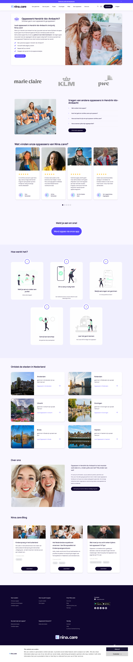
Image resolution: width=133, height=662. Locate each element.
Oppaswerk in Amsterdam (44, 386)
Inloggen (117, 6)
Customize (116, 654)
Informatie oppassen (77, 130)
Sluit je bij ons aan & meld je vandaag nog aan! (86, 488)
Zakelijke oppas (15, 605)
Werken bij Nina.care (71, 605)
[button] (101, 6)
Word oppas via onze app (66, 231)
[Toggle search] (98, 6)
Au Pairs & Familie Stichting (73, 628)
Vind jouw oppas (15, 601)
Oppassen (18, 559)
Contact (68, 624)
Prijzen (54, 6)
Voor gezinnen (35, 6)
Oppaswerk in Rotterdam (101, 386)
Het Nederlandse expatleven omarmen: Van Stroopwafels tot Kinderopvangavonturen (64, 545)
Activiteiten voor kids (96, 562)
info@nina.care (100, 599)
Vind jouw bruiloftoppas (16, 603)
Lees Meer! (29, 569)
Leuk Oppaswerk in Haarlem (102, 439)
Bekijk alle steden (15, 624)
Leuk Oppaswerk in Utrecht (44, 412)
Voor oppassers (77, 6)
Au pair (55, 563)
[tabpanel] (28, 173)
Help (67, 626)
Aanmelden (108, 6)
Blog (67, 603)
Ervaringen (61, 6)
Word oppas (41, 603)
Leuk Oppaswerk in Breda (44, 439)
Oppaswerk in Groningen (101, 412)
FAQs (69, 6)
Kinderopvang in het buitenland (27, 542)
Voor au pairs (45, 6)
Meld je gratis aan (20, 56)
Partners (68, 608)
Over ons (86, 6)
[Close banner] (121, 1)
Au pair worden (42, 601)
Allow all (117, 649)
